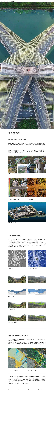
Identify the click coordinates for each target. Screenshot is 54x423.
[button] (3, 1)
